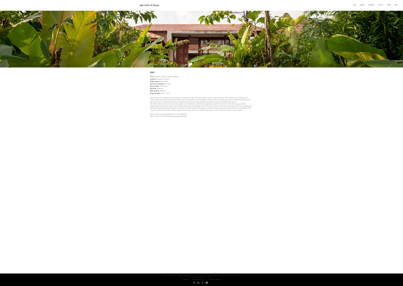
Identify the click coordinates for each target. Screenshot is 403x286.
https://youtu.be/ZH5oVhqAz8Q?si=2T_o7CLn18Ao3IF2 (168, 114)
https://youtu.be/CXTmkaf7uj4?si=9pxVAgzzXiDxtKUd (168, 116)
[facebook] (202, 282)
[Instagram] (194, 282)
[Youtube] (206, 282)
